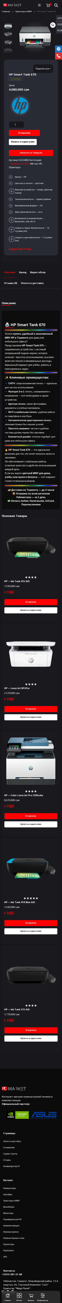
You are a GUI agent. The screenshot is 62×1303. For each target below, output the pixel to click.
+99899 (12, 1274)
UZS (59, 18)
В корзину (24, 132)
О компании (9, 1147)
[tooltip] (58, 49)
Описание (9, 272)
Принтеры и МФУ (23, 11)
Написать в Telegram (31, 152)
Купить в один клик (22, 141)
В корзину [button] (31, 602)
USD (59, 24)
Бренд (22, 272)
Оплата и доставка (32, 283)
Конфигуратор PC (11, 1166)
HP (40, 163)
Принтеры (14, 167)
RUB (59, 30)
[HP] (20, 105)
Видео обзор (38, 272)
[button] (53, 25)
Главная (6, 11)
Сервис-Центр (10, 1153)
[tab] (10, 272)
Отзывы (7, 1160)
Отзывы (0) (10, 283)
